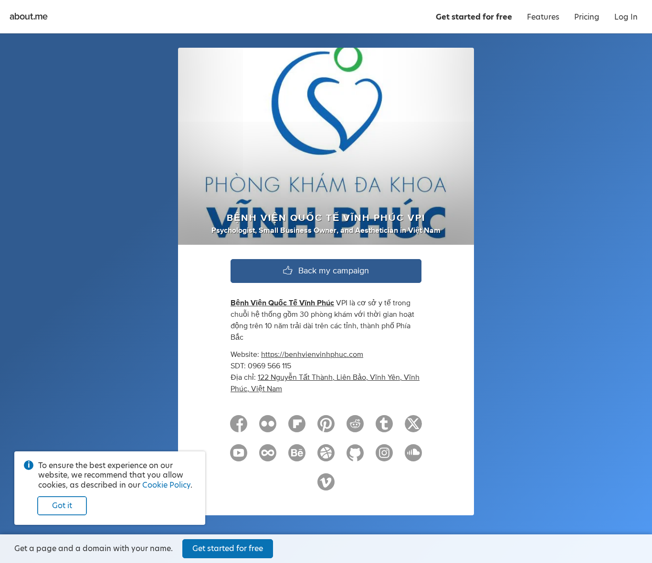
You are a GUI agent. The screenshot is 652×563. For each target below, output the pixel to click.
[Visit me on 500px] (267, 457)
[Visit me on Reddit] (355, 428)
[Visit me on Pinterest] (326, 428)
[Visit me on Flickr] (267, 428)
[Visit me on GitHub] (355, 457)
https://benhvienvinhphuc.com (312, 354)
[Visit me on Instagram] (384, 457)
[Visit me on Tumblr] (384, 428)
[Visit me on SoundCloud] (413, 457)
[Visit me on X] (413, 428)
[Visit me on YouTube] (238, 457)
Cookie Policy (166, 485)
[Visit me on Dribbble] (326, 457)
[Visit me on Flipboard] (296, 428)
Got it (62, 505)
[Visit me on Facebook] (238, 428)
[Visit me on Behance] (296, 457)
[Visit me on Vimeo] (326, 486)
